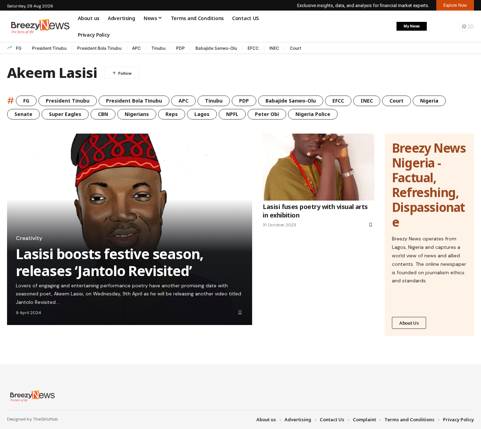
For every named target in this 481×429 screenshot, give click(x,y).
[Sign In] (436, 26)
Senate (23, 114)
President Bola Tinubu (99, 48)
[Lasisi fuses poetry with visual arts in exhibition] (318, 167)
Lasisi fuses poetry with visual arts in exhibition (315, 210)
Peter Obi (267, 114)
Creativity (29, 238)
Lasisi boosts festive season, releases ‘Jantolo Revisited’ (109, 262)
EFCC (253, 48)
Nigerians (137, 114)
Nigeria (429, 100)
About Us (409, 323)
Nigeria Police (312, 114)
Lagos (202, 114)
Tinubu (158, 48)
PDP (180, 48)
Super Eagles (65, 114)
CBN (103, 114)
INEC (274, 48)
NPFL (232, 114)
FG (18, 48)
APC (136, 48)
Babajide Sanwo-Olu (216, 48)
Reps (171, 114)
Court (295, 48)
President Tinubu (49, 48)
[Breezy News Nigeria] (31, 396)
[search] (451, 26)
